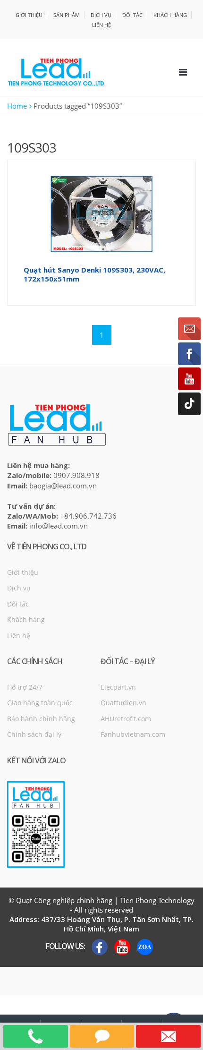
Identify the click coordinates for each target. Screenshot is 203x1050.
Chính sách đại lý (34, 734)
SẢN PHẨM (66, 14)
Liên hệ (18, 635)
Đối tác (18, 603)
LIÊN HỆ (101, 24)
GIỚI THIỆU (29, 14)
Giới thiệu (22, 572)
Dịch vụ (19, 587)
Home (17, 106)
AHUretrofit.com (126, 718)
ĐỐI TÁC (132, 14)
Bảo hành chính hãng (41, 718)
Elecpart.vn (118, 687)
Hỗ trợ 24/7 (24, 687)
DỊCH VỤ (101, 14)
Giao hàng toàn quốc (40, 702)
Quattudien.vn (123, 702)
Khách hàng (26, 619)
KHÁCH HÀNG (170, 14)
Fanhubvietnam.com (133, 734)
